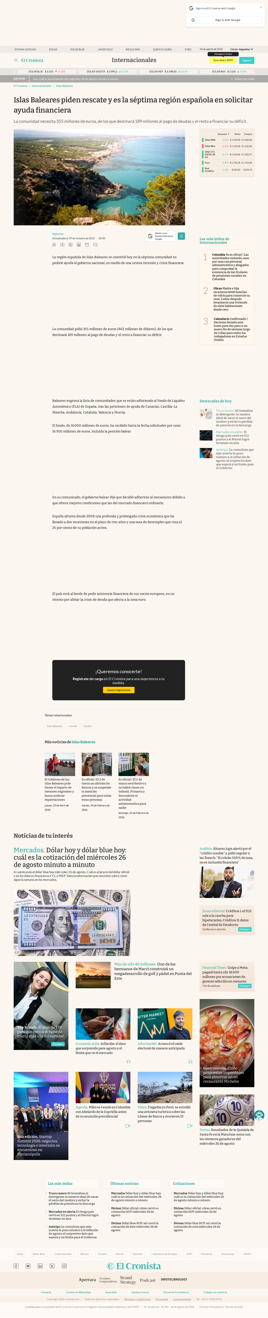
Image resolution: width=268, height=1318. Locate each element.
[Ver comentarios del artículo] (95, 245)
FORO (188, 49)
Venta (237, 134)
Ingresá (247, 60)
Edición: (240, 49)
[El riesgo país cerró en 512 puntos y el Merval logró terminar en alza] (206, 435)
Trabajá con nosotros (215, 1292)
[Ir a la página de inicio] (32, 60)
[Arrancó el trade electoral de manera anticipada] (165, 1024)
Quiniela (137, 1253)
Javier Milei (105, 49)
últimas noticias (25, 49)
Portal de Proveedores (176, 1292)
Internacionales (41, 85)
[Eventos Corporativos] (108, 1280)
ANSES (247, 1253)
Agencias (58, 233)
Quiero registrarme (118, 690)
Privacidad (162, 1299)
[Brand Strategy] (128, 1280)
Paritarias (206, 1253)
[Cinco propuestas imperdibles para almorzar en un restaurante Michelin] (227, 1043)
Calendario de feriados (164, 1253)
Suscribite (111, 1292)
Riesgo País (133, 49)
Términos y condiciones (137, 1299)
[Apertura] (87, 1280)
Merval (120, 1253)
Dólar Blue (39, 1253)
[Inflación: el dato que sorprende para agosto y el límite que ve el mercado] (103, 1024)
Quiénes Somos (140, 1292)
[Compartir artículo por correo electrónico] (87, 245)
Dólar (53, 49)
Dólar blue (77, 49)
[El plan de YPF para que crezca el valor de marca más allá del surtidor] (41, 1006)
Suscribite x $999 (223, 60)
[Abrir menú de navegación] (16, 60)
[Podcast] (148, 1280)
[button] (259, 1115)
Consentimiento (182, 1299)
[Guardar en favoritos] (181, 236)
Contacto (46, 1292)
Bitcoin (85, 1253)
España (87, 726)
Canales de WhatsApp (78, 1292)
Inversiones (227, 1253)
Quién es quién (162, 49)
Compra (248, 134)
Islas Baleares (64, 85)
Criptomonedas (62, 1253)
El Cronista (20, 85)
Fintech (102, 1253)
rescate (73, 726)
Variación (222, 134)
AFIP (189, 1253)
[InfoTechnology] (174, 1280)
